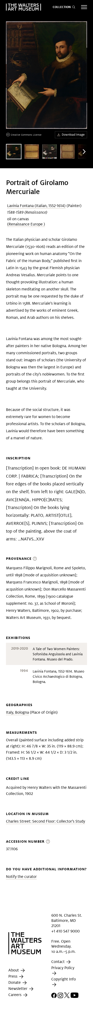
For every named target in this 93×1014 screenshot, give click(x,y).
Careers (15, 994)
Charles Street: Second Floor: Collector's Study (45, 821)
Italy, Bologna (17, 712)
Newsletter (18, 988)
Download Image (73, 135)
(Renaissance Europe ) (26, 224)
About (14, 970)
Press (13, 976)
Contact (58, 961)
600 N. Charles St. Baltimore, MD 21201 (66, 920)
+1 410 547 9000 (65, 931)
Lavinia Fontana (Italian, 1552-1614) (36, 205)
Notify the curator (21, 876)
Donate (15, 982)
